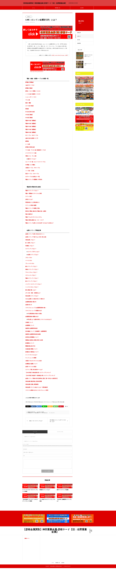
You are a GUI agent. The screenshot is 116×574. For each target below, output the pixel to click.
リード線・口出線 (29, 170)
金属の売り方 (28, 304)
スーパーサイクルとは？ (31, 354)
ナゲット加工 (28, 196)
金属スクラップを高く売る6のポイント (35, 234)
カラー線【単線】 (29, 105)
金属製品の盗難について (31, 363)
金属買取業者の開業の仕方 (31, 316)
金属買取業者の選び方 (30, 301)
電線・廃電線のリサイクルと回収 (33, 193)
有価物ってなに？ (29, 245)
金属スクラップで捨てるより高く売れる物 (35, 237)
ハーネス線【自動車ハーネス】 (33, 94)
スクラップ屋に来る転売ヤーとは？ (34, 369)
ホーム (33, 7)
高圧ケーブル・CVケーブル (32, 173)
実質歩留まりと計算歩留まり (32, 202)
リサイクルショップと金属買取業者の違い (35, 307)
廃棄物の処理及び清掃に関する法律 (34, 340)
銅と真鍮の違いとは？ (30, 290)
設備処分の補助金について (31, 351)
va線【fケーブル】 (30, 85)
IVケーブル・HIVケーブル (31, 135)
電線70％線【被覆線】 (30, 126)
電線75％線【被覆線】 (30, 129)
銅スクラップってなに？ (31, 266)
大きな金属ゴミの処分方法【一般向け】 (35, 298)
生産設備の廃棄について (31, 349)
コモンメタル (28, 257)
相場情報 (79, 43)
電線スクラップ (39, 412)
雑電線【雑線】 (29, 88)
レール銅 (27, 144)
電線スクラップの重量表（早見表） (34, 179)
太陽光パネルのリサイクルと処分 (33, 360)
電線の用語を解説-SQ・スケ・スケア (34, 220)
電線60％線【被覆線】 (30, 120)
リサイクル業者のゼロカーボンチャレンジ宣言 (36, 390)
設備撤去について (29, 343)
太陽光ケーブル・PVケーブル (32, 167)
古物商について (29, 322)
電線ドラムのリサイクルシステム (33, 217)
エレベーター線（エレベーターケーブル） (35, 161)
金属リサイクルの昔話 (30, 366)
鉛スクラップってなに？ (31, 281)
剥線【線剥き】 (29, 214)
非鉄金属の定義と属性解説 (31, 384)
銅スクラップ (32, 412)
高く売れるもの (44, 412)
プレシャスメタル (29, 263)
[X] (91, 530)
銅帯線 (27, 141)
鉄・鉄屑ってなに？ (30, 242)
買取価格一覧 (57, 7)
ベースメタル (28, 260)
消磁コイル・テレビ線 (30, 156)
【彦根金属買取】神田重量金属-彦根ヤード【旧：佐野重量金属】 (44, 3)
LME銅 (29, 412)
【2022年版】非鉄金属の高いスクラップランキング (38, 372)
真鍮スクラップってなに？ (31, 269)
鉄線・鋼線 (28, 102)
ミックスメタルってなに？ (31, 287)
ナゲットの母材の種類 (30, 205)
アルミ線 (27, 99)
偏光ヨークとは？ (32, 159)
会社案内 (82, 7)
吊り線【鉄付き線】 (30, 111)
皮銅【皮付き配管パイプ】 (31, 138)
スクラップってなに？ (30, 248)
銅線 (36, 412)
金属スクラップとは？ (33, 254)
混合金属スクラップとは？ (31, 295)
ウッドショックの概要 (30, 357)
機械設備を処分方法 (30, 346)
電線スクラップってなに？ (31, 190)
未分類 (78, 39)
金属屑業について (29, 325)
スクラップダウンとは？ (34, 251)
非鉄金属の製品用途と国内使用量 (33, 381)
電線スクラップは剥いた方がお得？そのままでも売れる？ (39, 223)
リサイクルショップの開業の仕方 (33, 310)
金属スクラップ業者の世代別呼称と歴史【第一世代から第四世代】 (41, 378)
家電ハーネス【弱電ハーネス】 (33, 91)
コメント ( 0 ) (35, 431)
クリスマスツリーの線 (30, 153)
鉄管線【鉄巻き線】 (30, 147)
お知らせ (79, 36)
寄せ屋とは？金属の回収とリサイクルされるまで (40, 319)
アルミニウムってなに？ (31, 272)
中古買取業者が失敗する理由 (35, 313)
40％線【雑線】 (29, 114)
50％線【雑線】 (29, 117)
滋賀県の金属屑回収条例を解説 (33, 334)
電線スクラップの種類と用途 (32, 208)
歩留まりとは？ (29, 199)
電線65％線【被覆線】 (30, 123)
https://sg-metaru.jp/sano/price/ (36, 71)
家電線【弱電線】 (29, 82)
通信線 (27, 108)
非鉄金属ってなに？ (30, 239)
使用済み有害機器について (31, 337)
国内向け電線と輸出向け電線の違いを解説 (35, 211)
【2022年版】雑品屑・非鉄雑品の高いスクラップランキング (40, 375)
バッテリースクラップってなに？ (33, 284)
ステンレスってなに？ (30, 275)
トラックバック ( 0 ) (60, 431)
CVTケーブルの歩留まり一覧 (32, 176)
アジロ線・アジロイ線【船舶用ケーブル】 (35, 150)
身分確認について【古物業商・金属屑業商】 (36, 331)
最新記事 (79, 32)
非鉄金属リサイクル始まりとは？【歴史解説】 (36, 387)
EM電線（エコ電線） (30, 164)
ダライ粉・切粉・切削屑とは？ (33, 293)
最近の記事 (80, 49)
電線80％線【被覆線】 (30, 132)
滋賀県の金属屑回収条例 (31, 328)
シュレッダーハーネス (30, 97)
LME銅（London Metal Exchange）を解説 (59, 55)
